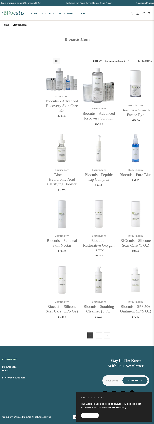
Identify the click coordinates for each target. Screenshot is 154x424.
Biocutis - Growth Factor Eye (135, 112)
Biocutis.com (62, 96)
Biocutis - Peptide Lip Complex (99, 177)
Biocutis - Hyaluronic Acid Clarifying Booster (62, 179)
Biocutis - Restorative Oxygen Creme (98, 245)
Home (6, 24)
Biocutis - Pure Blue (136, 175)
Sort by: (97, 61)
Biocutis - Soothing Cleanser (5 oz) (99, 308)
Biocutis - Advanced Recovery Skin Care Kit (62, 106)
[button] (131, 13)
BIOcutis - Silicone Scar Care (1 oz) (135, 242)
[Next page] (107, 335)
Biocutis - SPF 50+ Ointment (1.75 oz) (135, 308)
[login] (137, 13)
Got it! (90, 415)
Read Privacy (119, 407)
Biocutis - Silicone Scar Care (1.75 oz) (62, 308)
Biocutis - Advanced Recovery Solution (99, 115)
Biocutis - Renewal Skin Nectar (62, 242)
